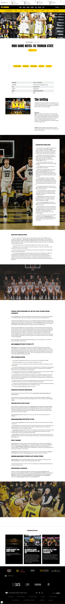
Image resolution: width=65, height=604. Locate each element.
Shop (43, 7)
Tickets (24, 7)
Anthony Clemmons (27, 475)
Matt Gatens (27, 446)
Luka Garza (13, 323)
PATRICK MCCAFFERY (17, 456)
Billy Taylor (25, 444)
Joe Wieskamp (39, 322)
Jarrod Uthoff (29, 474)
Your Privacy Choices (52, 596)
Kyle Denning (28, 453)
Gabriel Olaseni (38, 475)
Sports (20, 7)
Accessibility (50, 600)
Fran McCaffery (40, 196)
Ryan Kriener (47, 475)
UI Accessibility (41, 600)
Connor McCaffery (46, 169)
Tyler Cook (48, 474)
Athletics (39, 7)
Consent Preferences (21, 596)
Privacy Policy (11, 596)
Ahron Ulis (42, 166)
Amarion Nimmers (14, 394)
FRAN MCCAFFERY (16, 419)
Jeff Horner (21, 253)
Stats (48, 10)
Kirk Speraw (48, 443)
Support (28, 7)
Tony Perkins (18, 336)
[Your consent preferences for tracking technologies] (2, 602)
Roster (37, 10)
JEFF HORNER (15, 344)
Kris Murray (16, 316)
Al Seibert (50, 451)
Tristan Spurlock (14, 451)
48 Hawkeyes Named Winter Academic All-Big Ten (32, 551)
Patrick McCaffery (43, 171)
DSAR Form (43, 596)
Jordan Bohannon (21, 352)
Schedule (26, 10)
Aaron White (33, 476)
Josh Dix (41, 393)
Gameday (43, 10)
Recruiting (32, 10)
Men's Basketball (29, 42)
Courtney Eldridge (19, 446)
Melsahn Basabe (20, 476)
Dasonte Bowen (36, 393)
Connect (32, 7)
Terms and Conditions (33, 596)
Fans (36, 7)
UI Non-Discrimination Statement (29, 600)
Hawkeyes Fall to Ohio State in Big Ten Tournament (50, 551)
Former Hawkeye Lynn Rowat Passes (12, 550)
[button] (9, 2)
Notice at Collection (15, 600)
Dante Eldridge (46, 393)
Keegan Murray (48, 216)
